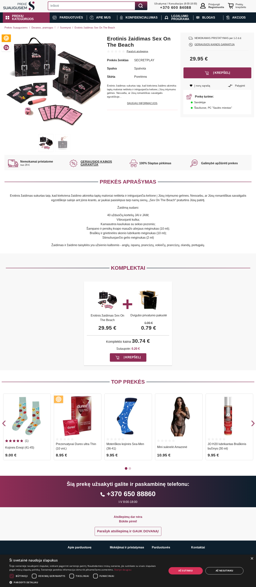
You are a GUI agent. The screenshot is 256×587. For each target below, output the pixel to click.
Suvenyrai (65, 27)
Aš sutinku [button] (185, 570)
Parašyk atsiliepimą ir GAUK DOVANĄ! (128, 531)
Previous (3, 424)
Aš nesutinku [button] (224, 570)
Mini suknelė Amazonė (172, 447)
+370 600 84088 (175, 7)
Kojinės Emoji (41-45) (19, 447)
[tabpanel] (54, 82)
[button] (26, 17)
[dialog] (128, 571)
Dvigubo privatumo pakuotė (148, 315)
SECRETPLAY (144, 60)
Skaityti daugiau (123, 569)
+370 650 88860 (131, 494)
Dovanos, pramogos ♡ (43, 27)
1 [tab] (45, 143)
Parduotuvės (161, 547)
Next (252, 424)
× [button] (251, 558)
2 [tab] (62, 143)
